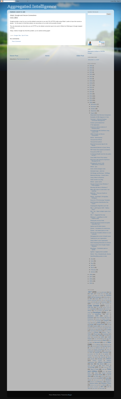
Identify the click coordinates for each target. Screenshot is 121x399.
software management (104, 362)
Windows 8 (108, 381)
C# (110, 302)
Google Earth (100, 324)
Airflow (101, 293)
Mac (90, 340)
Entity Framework (100, 317)
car (92, 303)
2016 (90, 87)
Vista (96, 373)
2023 (90, 72)
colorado (107, 305)
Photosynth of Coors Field (97, 220)
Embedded (90, 317)
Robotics (107, 355)
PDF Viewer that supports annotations (100, 149)
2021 (90, 76)
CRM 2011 (90, 307)
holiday (105, 326)
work (110, 385)
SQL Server (100, 364)
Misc (20, 35)
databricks (101, 309)
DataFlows (107, 308)
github (109, 322)
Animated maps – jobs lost (97, 171)
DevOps (89, 314)
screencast (103, 357)
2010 (90, 100)
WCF (101, 378)
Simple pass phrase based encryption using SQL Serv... (100, 223)
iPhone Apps (97, 334)
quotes (106, 354)
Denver (106, 310)
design (89, 312)
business (104, 302)
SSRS (89, 365)
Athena (105, 297)
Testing (105, 367)
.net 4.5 (98, 292)
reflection (96, 355)
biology (89, 302)
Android (96, 295)
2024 (90, 70)
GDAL (94, 322)
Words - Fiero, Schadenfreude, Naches (100, 254)
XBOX (89, 388)
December (94, 104)
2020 (90, 78)
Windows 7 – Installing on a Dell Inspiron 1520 (98, 217)
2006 (90, 279)
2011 (90, 98)
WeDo (95, 380)
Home (47, 56)
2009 (90, 102)
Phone (108, 349)
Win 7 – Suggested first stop (97, 215)
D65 (88, 308)
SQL (92, 364)
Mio (104, 342)
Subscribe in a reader (93, 59)
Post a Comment (16, 41)
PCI (108, 347)
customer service (106, 307)
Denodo (100, 310)
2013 (90, 93)
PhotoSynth (98, 351)
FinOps (93, 320)
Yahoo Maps (102, 388)
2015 (90, 89)
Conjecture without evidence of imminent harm (98, 127)
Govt (109, 324)
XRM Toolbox (94, 388)
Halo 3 (101, 326)
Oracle (103, 347)
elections (106, 316)
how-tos (91, 327)
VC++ (104, 371)
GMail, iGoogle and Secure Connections (97, 134)
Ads (110, 292)
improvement (93, 330)
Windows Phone (106, 383)
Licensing (95, 337)
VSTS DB (96, 378)
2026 (90, 65)
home (110, 326)
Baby (100, 300)
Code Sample (93, 306)
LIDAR (102, 337)
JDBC (89, 335)
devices (108, 312)
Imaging (109, 329)
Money (98, 344)
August (93, 113)
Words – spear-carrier (96, 181)
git (106, 322)
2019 (90, 80)
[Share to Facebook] (15, 17)
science (96, 357)
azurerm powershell (92, 300)
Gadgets (106, 320)
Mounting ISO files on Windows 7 (99, 187)
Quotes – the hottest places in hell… (99, 230)
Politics (91, 352)
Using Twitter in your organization (99, 240)
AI (97, 293)
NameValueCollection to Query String (100, 147)
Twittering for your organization (98, 238)
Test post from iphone (96, 141)
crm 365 (98, 307)
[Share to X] (14, 17)
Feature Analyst (105, 319)
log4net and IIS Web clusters (97, 226)
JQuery (94, 335)
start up (95, 365)
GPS (89, 326)
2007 (90, 276)
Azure (96, 298)
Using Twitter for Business (97, 177)
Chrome (97, 303)
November (94, 106)
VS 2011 (103, 376)
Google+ (90, 53)
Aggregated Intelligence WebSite (96, 51)
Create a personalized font (97, 122)
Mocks (93, 344)
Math (110, 340)
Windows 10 (92, 381)
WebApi (89, 380)
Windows (108, 380)
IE (100, 329)
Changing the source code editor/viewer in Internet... (97, 164)
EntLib (108, 317)
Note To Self (99, 346)
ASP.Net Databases (96, 297)
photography (90, 351)
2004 (90, 283)
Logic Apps (108, 338)
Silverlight (99, 358)
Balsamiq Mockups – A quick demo (99, 175)
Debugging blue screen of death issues (100, 236)
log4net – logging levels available (99, 251)
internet (100, 330)
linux (103, 338)
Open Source (107, 346)
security (92, 358)
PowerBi (97, 352)
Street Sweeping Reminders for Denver (100, 242)
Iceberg (92, 329)
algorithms (90, 295)
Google (16, 35)
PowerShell (105, 352)
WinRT (99, 385)
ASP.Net (108, 295)
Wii (102, 380)
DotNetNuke (98, 314)
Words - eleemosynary (96, 137)
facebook (98, 319)
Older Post (80, 56)
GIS (98, 323)
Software (108, 358)
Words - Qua (93, 166)
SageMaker (90, 357)
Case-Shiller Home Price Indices (98, 157)
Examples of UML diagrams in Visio (99, 117)
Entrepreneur (91, 319)
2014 (90, 91)
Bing (108, 300)
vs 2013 (90, 378)
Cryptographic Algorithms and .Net (99, 205)
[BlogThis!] (12, 17)
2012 (90, 96)
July (92, 259)
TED (99, 367)
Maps (104, 340)
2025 (90, 67)
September (94, 110)
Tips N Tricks (25, 35)
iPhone (96, 332)
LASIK (100, 335)
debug (89, 310)
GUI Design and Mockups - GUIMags (100, 173)
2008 (90, 274)
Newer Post (14, 56)
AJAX (107, 293)
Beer (104, 300)
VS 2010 (96, 376)
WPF (108, 386)
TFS (110, 367)
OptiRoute (97, 347)
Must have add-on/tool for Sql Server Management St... (100, 160)
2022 (90, 74)
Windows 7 (100, 381)
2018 (90, 83)
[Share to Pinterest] (17, 17)
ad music (104, 292)
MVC (89, 346)
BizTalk (93, 302)
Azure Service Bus (105, 298)
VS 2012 (109, 376)
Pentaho (89, 349)
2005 (90, 281)
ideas (97, 329)
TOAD (103, 369)
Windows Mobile (93, 383)
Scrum (109, 357)
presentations (90, 354)
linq (99, 338)
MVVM (93, 346)
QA (101, 354)
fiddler (89, 320)
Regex (101, 355)
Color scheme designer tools (97, 168)
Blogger (70, 394)
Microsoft (97, 342)
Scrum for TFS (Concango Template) (100, 200)
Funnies (98, 320)
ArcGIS (101, 295)
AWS (90, 298)
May (92, 263)
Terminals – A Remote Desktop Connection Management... (98, 120)
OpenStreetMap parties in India (98, 256)
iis (103, 329)
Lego (106, 335)
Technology (91, 367)
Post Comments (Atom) (23, 59)
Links (95, 338)
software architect (97, 360)
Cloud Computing (105, 303)
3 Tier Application (94, 125)
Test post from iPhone (96, 139)
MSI (104, 344)
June (92, 261)
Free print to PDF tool (96, 151)
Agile (92, 293)
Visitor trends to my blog (96, 179)
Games (89, 322)
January (93, 271)
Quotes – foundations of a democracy (100, 228)
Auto (110, 297)
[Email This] (11, 17)
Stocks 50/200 (105, 365)
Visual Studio (98, 374)
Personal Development (98, 349)
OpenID (91, 347)
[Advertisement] (47, 50)
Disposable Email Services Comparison (100, 115)
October (93, 108)
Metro (90, 342)
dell (95, 310)
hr (102, 327)
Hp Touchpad (97, 327)
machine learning (97, 340)
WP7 (102, 386)
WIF (99, 380)
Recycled (89, 355)
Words (104, 385)
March (92, 267)
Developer (97, 312)
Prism (97, 354)
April (92, 265)
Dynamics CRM (93, 316)
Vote (106, 374)
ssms (108, 364)
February (93, 269)
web (107, 378)
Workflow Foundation (93, 386)
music (108, 344)
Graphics (95, 326)
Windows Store (93, 385)
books (98, 302)
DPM (107, 314)
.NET (90, 292)
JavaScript (106, 334)
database (93, 309)
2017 (90, 85)
